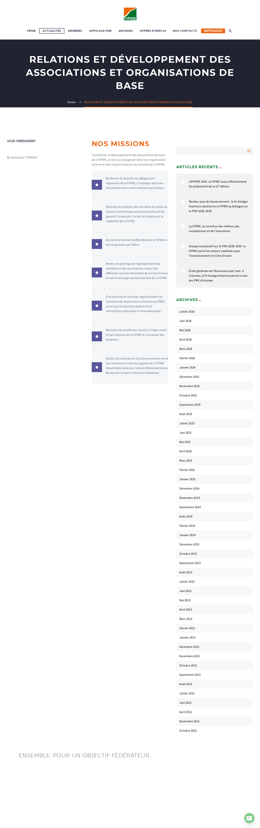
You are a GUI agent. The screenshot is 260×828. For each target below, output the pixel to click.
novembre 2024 (189, 498)
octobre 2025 (188, 395)
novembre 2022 (189, 656)
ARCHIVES (125, 30)
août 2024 (185, 516)
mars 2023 (185, 619)
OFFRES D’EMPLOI (153, 30)
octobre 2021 (188, 730)
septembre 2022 (190, 675)
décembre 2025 (189, 377)
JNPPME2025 (213, 30)
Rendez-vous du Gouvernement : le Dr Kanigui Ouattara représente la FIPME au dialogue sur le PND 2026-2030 (218, 206)
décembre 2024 (189, 488)
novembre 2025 (189, 386)
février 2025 (187, 470)
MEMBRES (75, 30)
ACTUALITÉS (51, 30)
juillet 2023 (187, 581)
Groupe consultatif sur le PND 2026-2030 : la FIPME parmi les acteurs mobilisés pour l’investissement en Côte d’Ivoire (217, 251)
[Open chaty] (249, 818)
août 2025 (185, 414)
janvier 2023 (187, 637)
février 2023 (187, 628)
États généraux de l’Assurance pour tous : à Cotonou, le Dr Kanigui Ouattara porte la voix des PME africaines (218, 275)
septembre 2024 (190, 507)
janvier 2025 (187, 479)
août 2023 (185, 572)
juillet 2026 (187, 311)
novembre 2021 (189, 721)
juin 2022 (185, 702)
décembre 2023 (189, 544)
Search (249, 151)
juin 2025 (185, 432)
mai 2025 (185, 442)
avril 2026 (185, 339)
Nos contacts (185, 30)
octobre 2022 (188, 665)
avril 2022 (185, 712)
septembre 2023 (190, 563)
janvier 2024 (187, 535)
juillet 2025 (187, 423)
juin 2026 (185, 321)
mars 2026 (185, 349)
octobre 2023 (188, 553)
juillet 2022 (187, 693)
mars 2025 (185, 460)
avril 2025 (185, 451)
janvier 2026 (187, 367)
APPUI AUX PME (100, 30)
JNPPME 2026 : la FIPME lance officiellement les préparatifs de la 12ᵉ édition (218, 184)
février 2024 (187, 526)
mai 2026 (185, 330)
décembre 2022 (189, 647)
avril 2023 (185, 609)
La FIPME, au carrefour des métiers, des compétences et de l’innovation (214, 228)
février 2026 (187, 358)
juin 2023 (185, 591)
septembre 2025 (190, 404)
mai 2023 (185, 600)
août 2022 (185, 684)
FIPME (31, 30)
